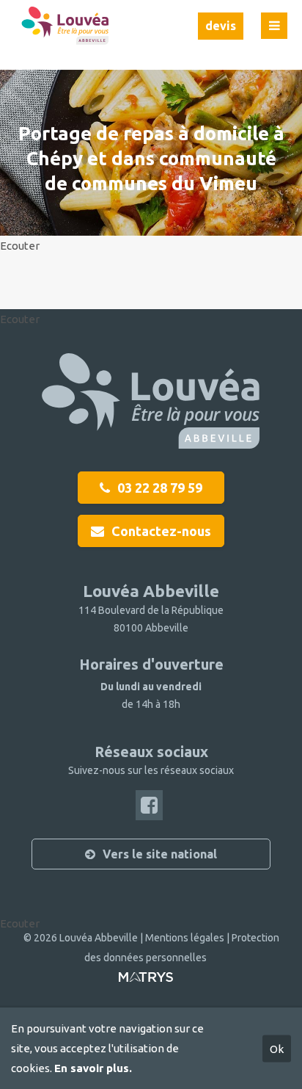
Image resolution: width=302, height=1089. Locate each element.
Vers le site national (160, 854)
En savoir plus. (93, 1068)
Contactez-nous (161, 531)
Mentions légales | (188, 938)
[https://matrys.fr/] (146, 982)
